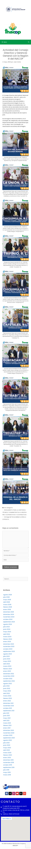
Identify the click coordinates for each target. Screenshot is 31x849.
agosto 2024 (7, 624)
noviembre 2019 (8, 762)
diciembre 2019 (8, 760)
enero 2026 (7, 609)
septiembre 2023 (9, 651)
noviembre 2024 (8, 617)
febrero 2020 (7, 755)
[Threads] (20, 793)
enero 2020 (7, 758)
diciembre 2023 (8, 644)
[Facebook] (6, 793)
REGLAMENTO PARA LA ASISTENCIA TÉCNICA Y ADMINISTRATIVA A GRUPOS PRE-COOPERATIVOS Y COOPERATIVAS (14, 512)
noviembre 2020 (8, 733)
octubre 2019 (7, 765)
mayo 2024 (7, 632)
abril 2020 (6, 750)
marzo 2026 (7, 605)
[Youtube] (17, 793)
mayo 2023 (7, 661)
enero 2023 (7, 671)
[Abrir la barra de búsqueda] (28, 42)
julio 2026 (6, 597)
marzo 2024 (7, 637)
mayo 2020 (7, 748)
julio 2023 (6, 656)
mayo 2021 (6, 718)
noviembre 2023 (8, 646)
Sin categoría (8, 508)
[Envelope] (24, 793)
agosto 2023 (7, 654)
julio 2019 (6, 770)
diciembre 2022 (8, 674)
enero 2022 (7, 701)
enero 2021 (6, 728)
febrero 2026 (7, 607)
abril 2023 (6, 664)
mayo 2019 (7, 772)
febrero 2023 (7, 669)
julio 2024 (6, 627)
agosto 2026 (7, 595)
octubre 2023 (7, 649)
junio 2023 (6, 659)
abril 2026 (6, 602)
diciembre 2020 (8, 730)
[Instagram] (13, 793)
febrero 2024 (7, 639)
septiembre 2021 (8, 711)
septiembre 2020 (9, 738)
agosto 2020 (7, 740)
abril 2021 (6, 720)
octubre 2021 (7, 708)
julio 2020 (6, 743)
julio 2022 (6, 686)
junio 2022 (6, 688)
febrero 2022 (7, 698)
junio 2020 (6, 745)
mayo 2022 (7, 691)
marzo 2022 (7, 696)
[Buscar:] (15, 579)
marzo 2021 (7, 723)
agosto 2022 (7, 684)
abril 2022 (6, 693)
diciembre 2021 (8, 703)
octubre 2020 (7, 735)
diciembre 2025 (8, 612)
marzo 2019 (7, 775)
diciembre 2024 (8, 614)
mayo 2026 (7, 600)
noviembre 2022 (8, 676)
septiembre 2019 (8, 767)
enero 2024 (7, 642)
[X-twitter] (10, 793)
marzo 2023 (7, 666)
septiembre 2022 (9, 681)
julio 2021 (6, 713)
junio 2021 (6, 716)
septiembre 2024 (9, 622)
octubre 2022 (7, 679)
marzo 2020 (7, 753)
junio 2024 (6, 629)
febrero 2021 (7, 725)
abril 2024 (6, 634)
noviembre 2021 (8, 706)
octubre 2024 (7, 619)
